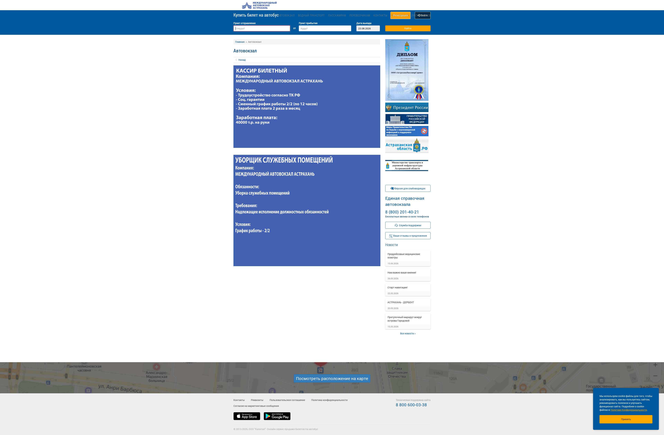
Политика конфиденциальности (329, 400)
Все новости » (408, 333)
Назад (242, 59)
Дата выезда (363, 23)
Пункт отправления (244, 23)
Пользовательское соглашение (287, 400)
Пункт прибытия (308, 23)
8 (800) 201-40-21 (404, 205)
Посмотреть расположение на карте (332, 378)
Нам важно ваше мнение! (402, 272)
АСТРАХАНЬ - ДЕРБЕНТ (401, 302)
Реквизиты (257, 400)
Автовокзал (286, 15)
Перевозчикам (359, 15)
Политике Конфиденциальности (628, 409)
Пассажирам (337, 15)
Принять (626, 419)
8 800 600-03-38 (411, 404)
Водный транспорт (311, 15)
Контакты (380, 15)
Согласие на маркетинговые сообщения (256, 405)
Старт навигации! (398, 287)
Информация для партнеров (411, 15)
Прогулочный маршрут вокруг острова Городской (405, 318)
